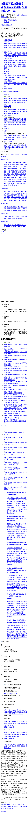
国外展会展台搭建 (14, 736)
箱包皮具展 (18, 174)
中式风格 (9, 218)
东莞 (23, 197)
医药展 (25, 164)
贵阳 (4, 156)
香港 (16, 191)
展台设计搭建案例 (9, 727)
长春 (22, 195)
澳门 (19, 191)
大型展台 (6, 217)
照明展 (8, 183)
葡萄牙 (25, 210)
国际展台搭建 (7, 51)
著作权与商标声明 (8, 808)
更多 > (5, 423)
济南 (23, 193)
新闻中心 (6, 73)
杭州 (15, 193)
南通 (16, 198)
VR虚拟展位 (7, 226)
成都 (10, 195)
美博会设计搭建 (17, 744)
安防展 (20, 166)
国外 (5, 207)
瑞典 (17, 210)
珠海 (26, 197)
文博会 (5, 185)
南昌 (20, 193)
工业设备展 (15, 164)
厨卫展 (12, 174)
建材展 (16, 177)
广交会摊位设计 (8, 744)
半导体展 (17, 183)
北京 (5, 191)
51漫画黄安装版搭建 (11, 60)
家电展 (8, 174)
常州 (13, 198)
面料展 (8, 170)
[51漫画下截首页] (11, 91)
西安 (12, 197)
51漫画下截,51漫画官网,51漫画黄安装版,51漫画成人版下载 (14, 7)
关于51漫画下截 (8, 81)
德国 (13, 207)
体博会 (10, 175)
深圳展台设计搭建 (16, 734)
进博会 (10, 162)
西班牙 (21, 210)
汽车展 (10, 164)
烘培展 (14, 185)
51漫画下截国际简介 (9, 710)
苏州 (8, 198)
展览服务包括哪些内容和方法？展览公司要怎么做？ (16, 518)
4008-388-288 (7, 693)
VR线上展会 (14, 226)
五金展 (12, 170)
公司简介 (6, 83)
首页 (12, 154)
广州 (10, 191)
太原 (5, 197)
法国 (19, 207)
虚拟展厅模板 (21, 226)
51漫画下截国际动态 (9, 75)
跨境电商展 (23, 183)
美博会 (18, 162)
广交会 (5, 162)
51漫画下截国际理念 (20, 710)
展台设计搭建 (9, 98)
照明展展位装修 (21, 746)
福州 (17, 193)
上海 (8, 191)
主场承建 (6, 70)
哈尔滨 (25, 195)
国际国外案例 (4, 203)
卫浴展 (23, 174)
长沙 (26, 193)
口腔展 (7, 168)
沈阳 (19, 195)
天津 (24, 191)
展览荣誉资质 (19, 712)
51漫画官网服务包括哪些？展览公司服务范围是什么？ (16, 570)
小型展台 (16, 217)
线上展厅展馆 (4, 221)
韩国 (5, 208)
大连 (23, 200)
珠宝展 (5, 179)
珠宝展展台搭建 (12, 746)
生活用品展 (20, 168)
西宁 (17, 197)
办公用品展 (19, 179)
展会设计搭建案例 (9, 738)
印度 (14, 208)
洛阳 (17, 200)
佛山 (20, 197)
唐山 (26, 200)
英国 (16, 207)
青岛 (12, 200)
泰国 (8, 208)
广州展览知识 (19, 77)
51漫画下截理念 (13, 83)
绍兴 (24, 198)
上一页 (2, 231)
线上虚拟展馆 (15, 225)
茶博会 (12, 177)
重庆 (22, 191)
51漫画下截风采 (13, 84)
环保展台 (19, 218)
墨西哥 (8, 210)
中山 (5, 198)
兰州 (14, 197)
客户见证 (20, 84)
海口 (6, 193)
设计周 (12, 183)
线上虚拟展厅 (7, 225)
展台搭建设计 (9, 43)
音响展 (22, 172)
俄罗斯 (11, 208)
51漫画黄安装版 (8, 58)
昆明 (13, 195)
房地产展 (20, 164)
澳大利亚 (18, 208)
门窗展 (11, 168)
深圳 (13, 191)
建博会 (11, 181)
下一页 (2, 233)
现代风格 (22, 217)
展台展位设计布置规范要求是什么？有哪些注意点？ (16, 596)
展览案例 (6, 42)
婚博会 (14, 179)
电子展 (20, 177)
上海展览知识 (11, 77)
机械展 (10, 166)
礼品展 (19, 181)
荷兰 (12, 210)
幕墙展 (18, 172)
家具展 (19, 175)
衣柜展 (16, 170)
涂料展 (8, 172)
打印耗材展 (22, 170)
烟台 (15, 200)
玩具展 (5, 164)
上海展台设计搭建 (19, 733)
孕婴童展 (13, 172)
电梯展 (8, 177)
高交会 (14, 162)
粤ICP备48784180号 (17, 806)
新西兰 (23, 208)
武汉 (5, 195)
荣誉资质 (6, 84)
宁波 (19, 198)
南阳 (20, 200)
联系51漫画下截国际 (17, 714)
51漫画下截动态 (22, 83)
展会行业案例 (4, 159)
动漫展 (23, 181)
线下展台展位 (4, 213)
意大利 (25, 207)
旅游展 (24, 179)
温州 (22, 198)
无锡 (10, 198)
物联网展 (6, 181)
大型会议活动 (16, 723)
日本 (22, 207)
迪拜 (10, 207)
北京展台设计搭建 (9, 733)
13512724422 (14, 693)
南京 (9, 193)
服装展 (5, 166)
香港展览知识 (11, 79)
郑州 (8, 195)
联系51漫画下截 (8, 88)
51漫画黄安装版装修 (17, 721)
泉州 (9, 200)
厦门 (6, 200)
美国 (8, 207)
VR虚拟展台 (22, 225)
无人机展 (14, 175)
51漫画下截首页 (8, 40)
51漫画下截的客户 (19, 147)
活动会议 (6, 71)
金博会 (15, 181)
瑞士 (14, 210)
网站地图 (6, 22)
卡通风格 (14, 218)
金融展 (10, 185)
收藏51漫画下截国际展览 (10, 20)
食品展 (24, 177)
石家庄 (8, 197)
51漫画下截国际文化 (9, 712)
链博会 (18, 185)
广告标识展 (15, 166)
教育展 (23, 175)
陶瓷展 (15, 168)
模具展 (10, 179)
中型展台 (11, 217)
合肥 (12, 193)
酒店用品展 (23, 162)
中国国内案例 (4, 188)
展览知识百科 (19, 75)
